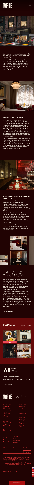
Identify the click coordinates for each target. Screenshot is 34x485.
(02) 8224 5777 (22, 425)
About (4, 439)
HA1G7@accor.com (23, 426)
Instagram (15, 442)
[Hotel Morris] (7, 5)
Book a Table (22, 406)
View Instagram (26, 325)
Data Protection (5, 437)
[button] (17, 483)
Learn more (8, 311)
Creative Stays (22, 411)
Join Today (8, 385)
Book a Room (22, 408)
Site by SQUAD (27, 472)
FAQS (14, 438)
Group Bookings (22, 413)
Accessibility (6, 441)
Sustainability (16, 440)
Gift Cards (15, 436)
